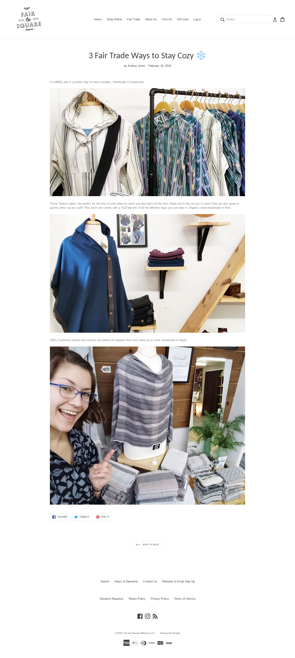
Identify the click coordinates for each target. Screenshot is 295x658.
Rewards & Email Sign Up (178, 581)
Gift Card (182, 19)
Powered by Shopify (170, 633)
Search (104, 581)
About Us (151, 19)
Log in (197, 19)
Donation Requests (112, 598)
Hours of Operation (126, 581)
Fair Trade (133, 19)
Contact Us (150, 581)
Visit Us (167, 19)
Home (98, 19)
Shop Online (114, 19)
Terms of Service (184, 598)
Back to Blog (150, 545)
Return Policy (137, 598)
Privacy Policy (160, 598)
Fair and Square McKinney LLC (139, 633)
